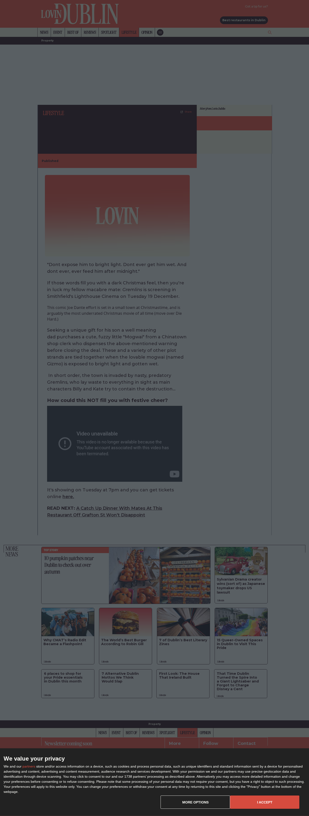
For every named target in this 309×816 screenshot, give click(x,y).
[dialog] (154, 782)
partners (28, 766)
